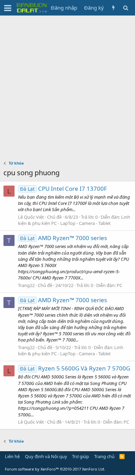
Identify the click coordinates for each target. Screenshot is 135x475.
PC (119, 285)
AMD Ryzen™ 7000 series (63, 238)
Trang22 (26, 285)
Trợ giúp (80, 456)
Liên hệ (12, 456)
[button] (7, 8)
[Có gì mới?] (113, 7)
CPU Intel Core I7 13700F (63, 188)
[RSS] (122, 456)
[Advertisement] (67, 86)
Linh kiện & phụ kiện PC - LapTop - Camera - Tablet (74, 220)
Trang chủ (104, 456)
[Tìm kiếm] (125, 7)
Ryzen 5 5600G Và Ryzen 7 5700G (75, 368)
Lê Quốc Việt (31, 217)
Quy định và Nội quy (46, 456)
